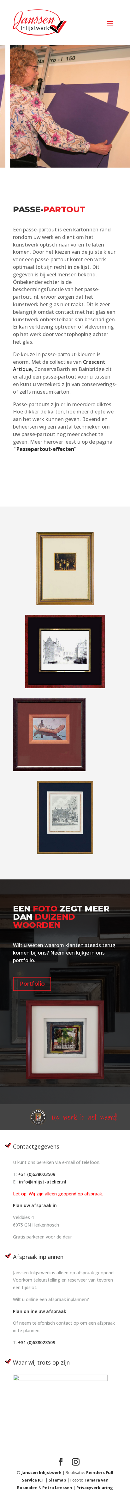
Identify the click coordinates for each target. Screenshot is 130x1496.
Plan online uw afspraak (39, 1311)
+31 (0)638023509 (36, 1174)
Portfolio (32, 983)
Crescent (94, 361)
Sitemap (58, 1480)
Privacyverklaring (94, 1487)
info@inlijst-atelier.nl (42, 1182)
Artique (22, 369)
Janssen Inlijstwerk (41, 1472)
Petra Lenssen (57, 1487)
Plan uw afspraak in (35, 1205)
